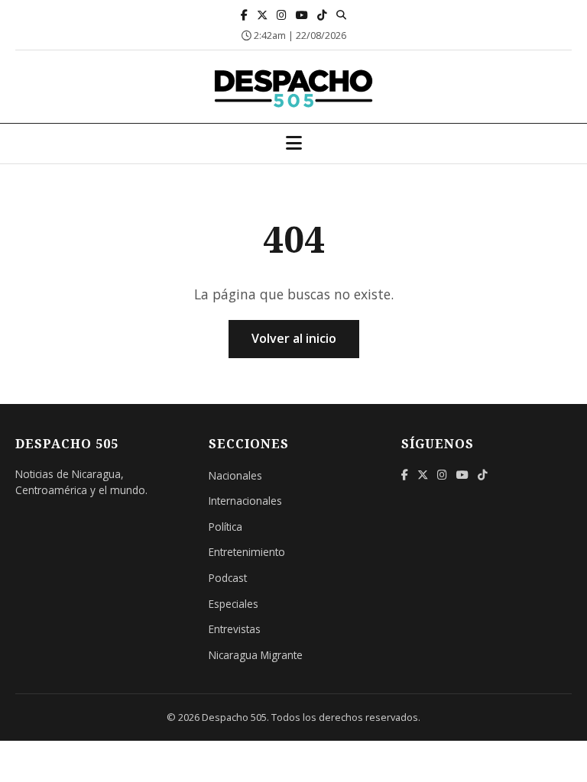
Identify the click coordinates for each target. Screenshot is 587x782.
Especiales (233, 603)
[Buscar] (341, 14)
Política (225, 526)
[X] (262, 15)
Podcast (228, 577)
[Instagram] (282, 15)
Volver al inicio (293, 338)
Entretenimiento (247, 551)
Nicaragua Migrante (256, 655)
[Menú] (294, 143)
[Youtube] (302, 15)
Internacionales (245, 500)
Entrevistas (235, 629)
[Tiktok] (322, 15)
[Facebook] (244, 15)
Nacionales (235, 475)
